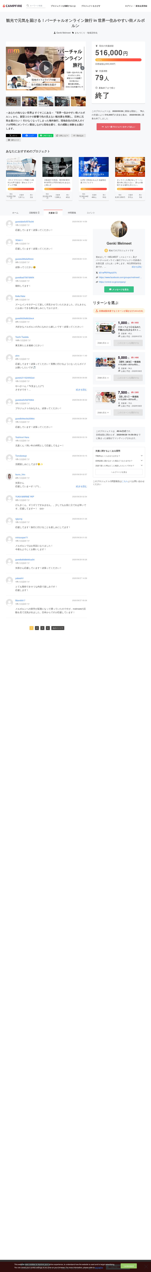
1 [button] (31, 628)
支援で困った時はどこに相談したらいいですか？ (114, 465)
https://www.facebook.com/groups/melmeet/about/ (120, 277)
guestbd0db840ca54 (25, 559)
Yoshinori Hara (22, 437)
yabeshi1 (19, 578)
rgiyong (18, 518)
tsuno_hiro (20, 474)
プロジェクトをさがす (90, 5)
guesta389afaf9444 (24, 259)
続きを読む (81, 389)
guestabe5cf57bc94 (24, 221)
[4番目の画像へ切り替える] (62, 101)
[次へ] (82, 68)
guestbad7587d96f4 (24, 277)
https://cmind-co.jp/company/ (112, 281)
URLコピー (63, 135)
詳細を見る (102, 342)
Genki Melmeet (63, 32)
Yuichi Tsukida (22, 337)
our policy (99, 1267)
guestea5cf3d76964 (24, 400)
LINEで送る (47, 135)
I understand (129, 1266)
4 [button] (47, 628)
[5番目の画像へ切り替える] (78, 101)
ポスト (15, 135)
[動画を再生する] (45, 68)
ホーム (15, 212)
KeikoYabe (20, 296)
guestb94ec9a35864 (25, 418)
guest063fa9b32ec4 (24, 318)
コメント (91, 212)
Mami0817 (20, 600)
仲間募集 (72, 212)
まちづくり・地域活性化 (86, 32)
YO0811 (19, 240)
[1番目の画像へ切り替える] (13, 101)
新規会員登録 (141, 6)
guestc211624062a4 (25, 377)
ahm (17, 355)
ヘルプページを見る (119, 472)
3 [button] (42, 628)
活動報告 (34, 212)
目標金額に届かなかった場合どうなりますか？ (114, 461)
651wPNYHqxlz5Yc (108, 272)
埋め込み (79, 135)
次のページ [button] (57, 628)
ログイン (129, 6)
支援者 (53, 212)
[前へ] (9, 68)
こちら (125, 481)
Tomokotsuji (21, 455)
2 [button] (36, 628)
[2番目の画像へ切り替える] (29, 101)
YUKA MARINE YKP (24, 496)
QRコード (15, 140)
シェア (31, 135)
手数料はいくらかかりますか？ (107, 456)
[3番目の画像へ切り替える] (45, 101)
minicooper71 (21, 537)
